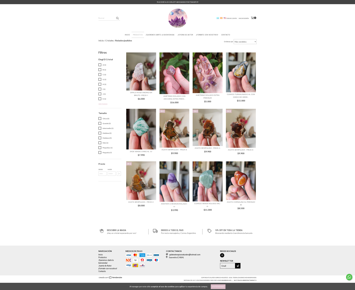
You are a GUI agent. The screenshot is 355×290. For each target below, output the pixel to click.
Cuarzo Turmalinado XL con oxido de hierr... (241, 95)
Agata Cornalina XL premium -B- (241, 203)
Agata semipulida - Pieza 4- (208, 148)
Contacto (225, 35)
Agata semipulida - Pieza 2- (141, 202)
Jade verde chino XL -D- (141, 151)
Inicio (127, 35)
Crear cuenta (232, 18)
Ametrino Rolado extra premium (208, 96)
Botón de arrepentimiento (245, 280)
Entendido (218, 287)
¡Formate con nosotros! (207, 35)
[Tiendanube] (110, 278)
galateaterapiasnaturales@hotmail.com (184, 255)
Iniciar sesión (244, 18)
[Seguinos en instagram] (222, 255)
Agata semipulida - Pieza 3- (241, 150)
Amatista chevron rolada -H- (174, 205)
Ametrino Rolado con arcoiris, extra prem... (174, 97)
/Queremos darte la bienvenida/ (160, 35)
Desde (100, 169)
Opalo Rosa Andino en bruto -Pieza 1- (141, 93)
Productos (138, 35)
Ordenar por (228, 42)
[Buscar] (117, 18)
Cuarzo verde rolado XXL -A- (207, 204)
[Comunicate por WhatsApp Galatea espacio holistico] (349, 277)
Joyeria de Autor (185, 35)
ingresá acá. (227, 280)
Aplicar (119, 174)
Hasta (110, 169)
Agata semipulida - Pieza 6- (174, 150)
